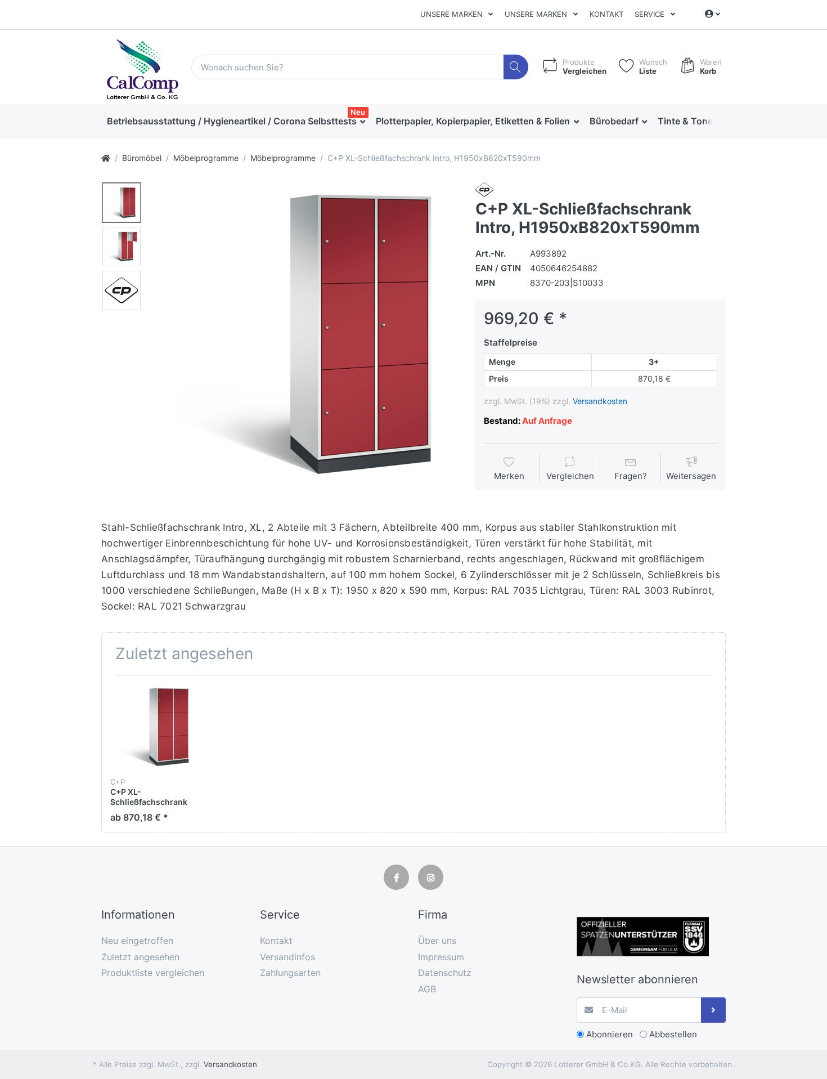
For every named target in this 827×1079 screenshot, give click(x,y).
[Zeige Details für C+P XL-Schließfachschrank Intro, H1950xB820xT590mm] (153, 727)
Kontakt (606, 14)
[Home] (105, 158)
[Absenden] (713, 1010)
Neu (357, 112)
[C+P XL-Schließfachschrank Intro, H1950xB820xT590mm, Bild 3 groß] (121, 290)
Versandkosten (600, 401)
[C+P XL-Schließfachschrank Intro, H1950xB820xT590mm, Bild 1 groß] (121, 202)
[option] (304, 334)
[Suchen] (516, 67)
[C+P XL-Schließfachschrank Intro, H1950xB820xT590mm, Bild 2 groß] (121, 246)
